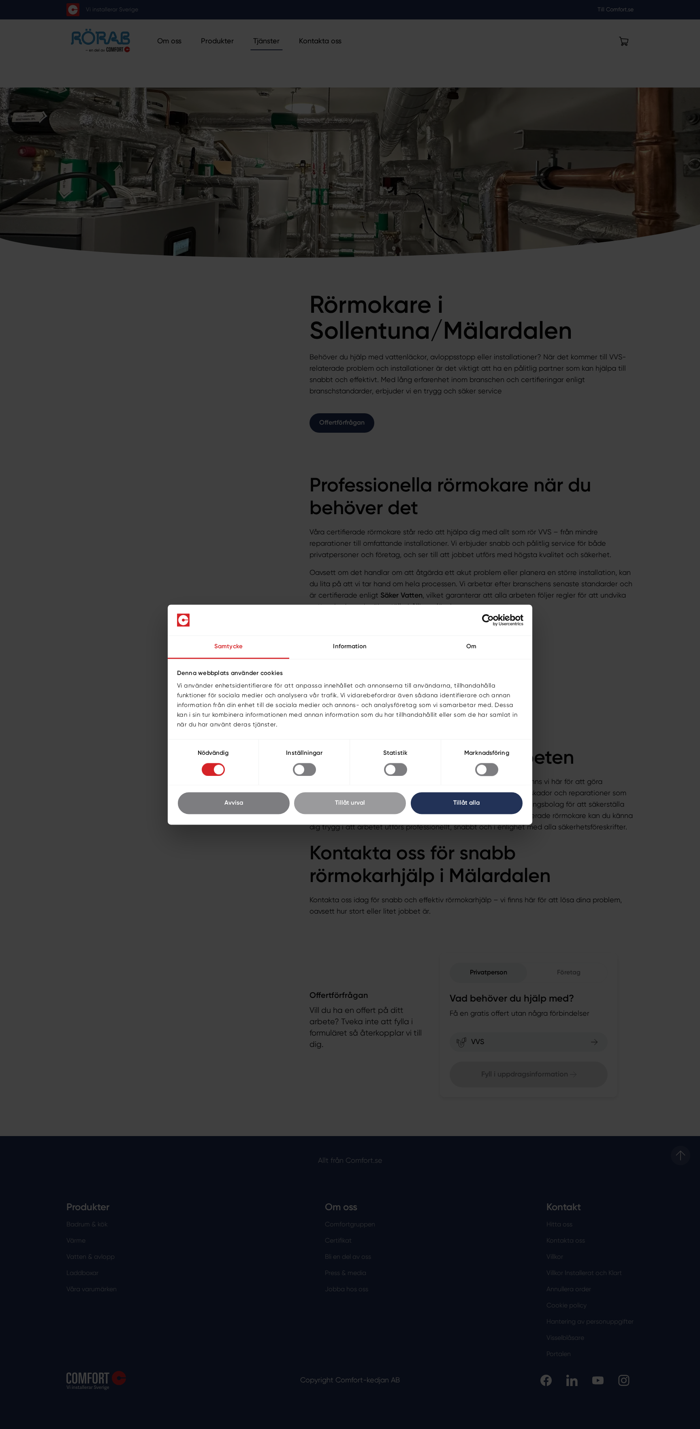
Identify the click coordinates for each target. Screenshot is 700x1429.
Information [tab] (350, 647)
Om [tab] (471, 647)
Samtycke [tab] (228, 647)
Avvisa (233, 803)
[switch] (304, 769)
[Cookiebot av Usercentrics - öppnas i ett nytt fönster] (487, 620)
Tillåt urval (350, 803)
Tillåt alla (466, 803)
